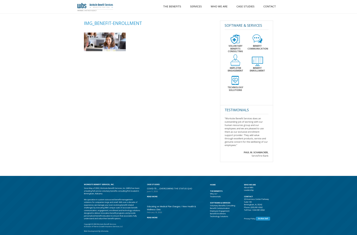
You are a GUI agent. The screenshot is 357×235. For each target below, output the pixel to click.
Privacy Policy (249, 218)
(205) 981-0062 (256, 207)
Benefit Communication (220, 208)
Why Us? (213, 193)
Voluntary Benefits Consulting (222, 205)
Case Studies (246, 6)
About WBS (248, 187)
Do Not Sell (263, 218)
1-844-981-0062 (258, 210)
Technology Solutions (219, 216)
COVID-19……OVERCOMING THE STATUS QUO (169, 188)
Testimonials (215, 196)
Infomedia (104, 231)
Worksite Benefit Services (99, 6)
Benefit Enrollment (218, 213)
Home (213, 184)
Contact (269, 6)
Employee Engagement (219, 211)
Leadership (249, 190)
